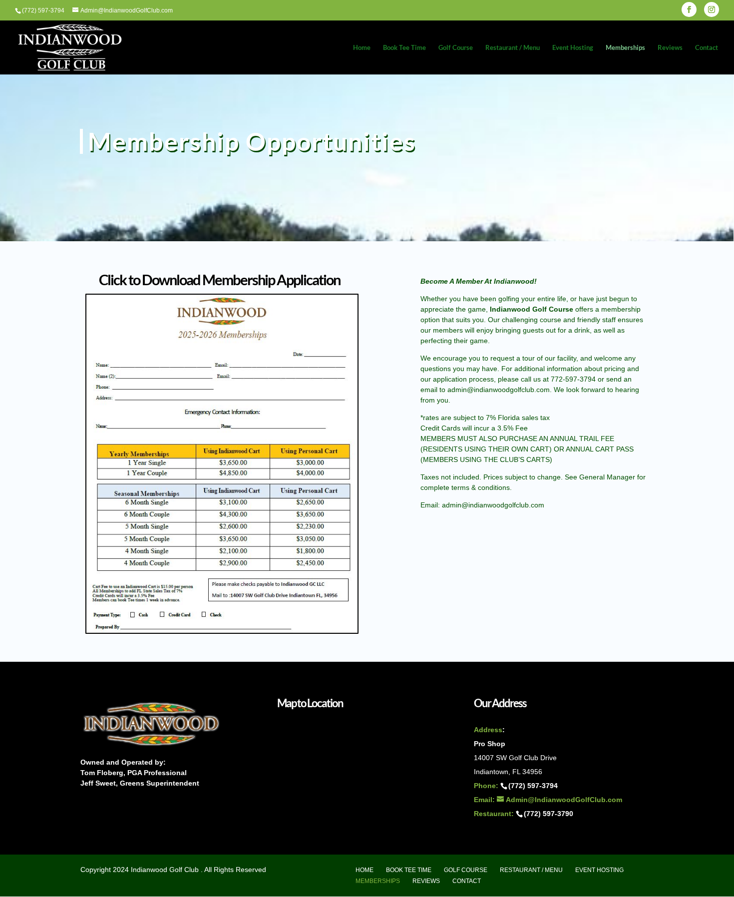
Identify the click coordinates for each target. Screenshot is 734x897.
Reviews (670, 47)
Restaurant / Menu (512, 47)
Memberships (625, 47)
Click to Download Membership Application (219, 279)
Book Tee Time (404, 47)
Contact (706, 47)
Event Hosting (572, 47)
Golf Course (455, 47)
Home (361, 47)
